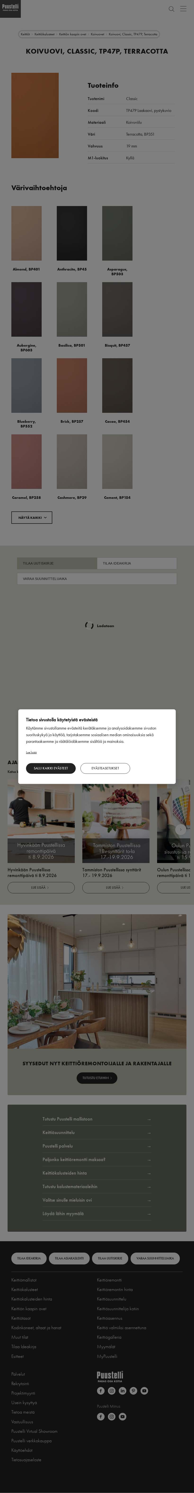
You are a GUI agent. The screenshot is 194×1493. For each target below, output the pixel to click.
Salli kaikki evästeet (51, 768)
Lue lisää (31, 752)
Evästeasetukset (105, 768)
